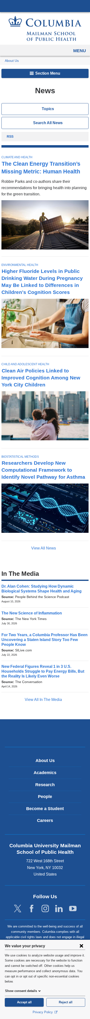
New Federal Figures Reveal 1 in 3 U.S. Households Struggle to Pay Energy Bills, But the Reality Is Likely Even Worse (42, 671)
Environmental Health (19, 265)
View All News (44, 548)
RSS (10, 137)
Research (45, 784)
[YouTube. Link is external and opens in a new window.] (73, 909)
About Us (12, 61)
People (45, 796)
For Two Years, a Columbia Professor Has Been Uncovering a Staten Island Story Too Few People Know (44, 640)
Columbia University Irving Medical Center (45, 5)
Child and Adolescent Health (25, 364)
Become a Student (45, 808)
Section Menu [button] (47, 73)
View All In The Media (44, 700)
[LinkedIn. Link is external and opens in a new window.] (59, 909)
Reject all (65, 1002)
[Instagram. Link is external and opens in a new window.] (45, 909)
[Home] (45, 28)
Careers (45, 820)
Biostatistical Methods (20, 456)
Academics (45, 772)
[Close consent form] (81, 946)
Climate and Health (16, 157)
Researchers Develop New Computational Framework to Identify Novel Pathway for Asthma (43, 470)
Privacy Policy (43, 1012)
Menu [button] (79, 50)
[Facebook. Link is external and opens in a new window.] (32, 909)
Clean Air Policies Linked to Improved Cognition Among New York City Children (40, 377)
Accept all (24, 1002)
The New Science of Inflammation (33, 613)
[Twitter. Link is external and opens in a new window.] (18, 909)
